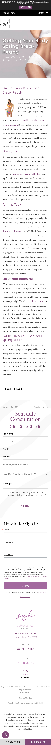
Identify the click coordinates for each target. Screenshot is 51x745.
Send (25, 506)
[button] (5, 734)
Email (6, 530)
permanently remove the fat (26, 174)
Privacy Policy (42, 592)
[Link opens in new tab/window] (19, 663)
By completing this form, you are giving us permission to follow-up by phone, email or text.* (26, 494)
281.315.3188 (9, 13)
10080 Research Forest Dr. (25, 635)
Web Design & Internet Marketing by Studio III (25, 703)
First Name (8, 542)
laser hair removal (36, 301)
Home (6, 57)
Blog (14, 57)
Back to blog (14, 389)
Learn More (25, 7)
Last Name (8, 555)
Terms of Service (25, 597)
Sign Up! (25, 585)
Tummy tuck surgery (13, 231)
